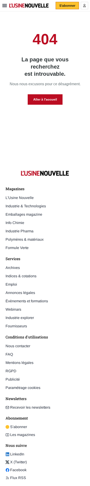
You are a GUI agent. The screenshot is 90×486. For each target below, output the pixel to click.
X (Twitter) (16, 462)
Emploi (11, 284)
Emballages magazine (24, 214)
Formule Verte (17, 248)
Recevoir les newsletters (30, 407)
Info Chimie (15, 223)
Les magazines (22, 435)
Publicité (13, 379)
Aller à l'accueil (45, 99)
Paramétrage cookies (23, 388)
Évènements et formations (27, 301)
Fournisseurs (16, 326)
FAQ (9, 354)
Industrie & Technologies (26, 206)
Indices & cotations (21, 276)
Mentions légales (19, 363)
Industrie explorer (20, 318)
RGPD (11, 371)
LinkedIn (15, 454)
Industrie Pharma (19, 231)
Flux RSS (18, 478)
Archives (13, 268)
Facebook (16, 470)
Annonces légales (20, 293)
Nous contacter (18, 346)
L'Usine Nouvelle (20, 198)
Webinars (13, 309)
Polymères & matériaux (25, 239)
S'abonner (16, 427)
